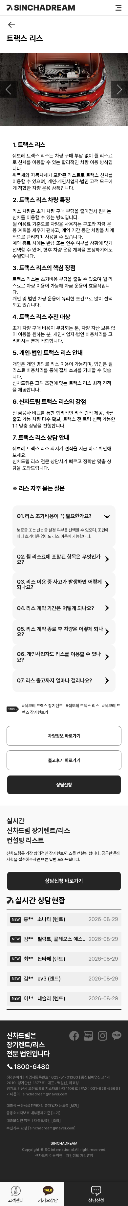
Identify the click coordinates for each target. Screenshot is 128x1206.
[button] (64, 516)
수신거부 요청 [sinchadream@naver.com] (41, 1128)
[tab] (64, 516)
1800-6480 (31, 1066)
